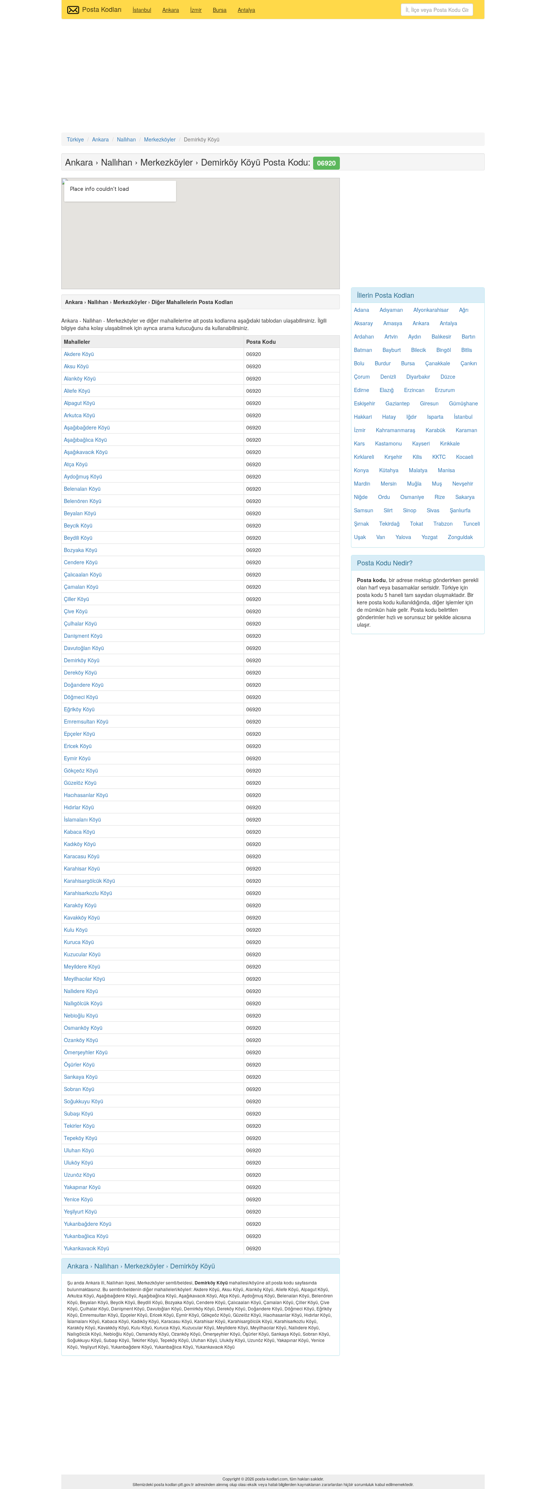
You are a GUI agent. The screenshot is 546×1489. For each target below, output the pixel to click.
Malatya (418, 470)
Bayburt (392, 349)
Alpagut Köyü (79, 402)
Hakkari (363, 416)
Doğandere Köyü (84, 684)
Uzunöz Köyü (79, 1174)
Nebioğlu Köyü (81, 1015)
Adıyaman (391, 309)
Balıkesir (441, 336)
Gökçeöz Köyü (81, 770)
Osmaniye (412, 496)
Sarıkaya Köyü (81, 1076)
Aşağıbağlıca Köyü (85, 439)
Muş (437, 483)
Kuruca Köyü (79, 942)
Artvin (391, 336)
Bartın (468, 336)
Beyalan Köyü (80, 513)
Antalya (246, 9)
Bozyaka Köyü (80, 550)
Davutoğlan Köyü (84, 648)
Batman (363, 349)
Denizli (388, 376)
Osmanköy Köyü (83, 1027)
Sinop (409, 510)
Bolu (359, 363)
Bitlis (466, 349)
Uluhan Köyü (79, 1150)
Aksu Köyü (76, 366)
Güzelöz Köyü (80, 782)
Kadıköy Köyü (80, 844)
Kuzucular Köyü (82, 954)
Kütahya (389, 470)
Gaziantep (398, 403)
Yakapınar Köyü (82, 1187)
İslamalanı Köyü (82, 819)
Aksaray (363, 323)
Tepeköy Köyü (80, 1138)
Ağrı (463, 309)
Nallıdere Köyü (81, 991)
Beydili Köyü (78, 537)
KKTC (439, 456)
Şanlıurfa (460, 510)
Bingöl (443, 349)
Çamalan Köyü (81, 586)
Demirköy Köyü (82, 660)
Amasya (392, 323)
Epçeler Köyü (79, 733)
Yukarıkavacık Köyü (86, 1248)
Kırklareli (364, 456)
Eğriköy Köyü (79, 709)
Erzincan (414, 390)
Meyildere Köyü (82, 966)
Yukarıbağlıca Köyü (86, 1236)
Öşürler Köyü (79, 1064)
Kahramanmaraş (395, 430)
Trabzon (443, 523)
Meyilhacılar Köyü (84, 978)
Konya (361, 470)
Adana (361, 309)
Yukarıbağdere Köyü (87, 1223)
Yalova (403, 537)
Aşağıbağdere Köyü (87, 427)
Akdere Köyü (79, 353)
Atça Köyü (76, 464)
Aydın (414, 336)
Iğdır (411, 416)
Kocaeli (464, 456)
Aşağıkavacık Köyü (86, 451)
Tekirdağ (389, 523)
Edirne (361, 390)
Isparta (435, 416)
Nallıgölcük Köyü (83, 1003)
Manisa (446, 470)
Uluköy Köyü (78, 1162)
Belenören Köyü (82, 501)
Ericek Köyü (78, 746)
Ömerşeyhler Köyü (86, 1052)
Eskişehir (364, 403)
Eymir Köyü (77, 758)
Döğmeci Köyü (81, 697)
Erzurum (445, 390)
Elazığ (387, 390)
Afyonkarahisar (431, 309)
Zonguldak (460, 537)
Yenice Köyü (78, 1199)
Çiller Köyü (76, 599)
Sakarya (465, 496)
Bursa (220, 9)
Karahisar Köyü (82, 868)
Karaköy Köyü (80, 905)
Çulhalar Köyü (80, 623)
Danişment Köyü (83, 635)
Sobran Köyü (79, 1089)
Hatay (389, 416)
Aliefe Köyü (77, 390)
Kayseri (421, 443)
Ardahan (364, 336)
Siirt (388, 510)
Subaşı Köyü (78, 1113)
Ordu (384, 496)
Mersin (389, 483)
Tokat (416, 523)
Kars (359, 443)
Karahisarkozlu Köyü (88, 893)
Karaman (466, 430)
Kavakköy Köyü (82, 917)
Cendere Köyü (81, 562)
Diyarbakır (418, 376)
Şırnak (361, 523)
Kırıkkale (450, 443)
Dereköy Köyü (80, 672)
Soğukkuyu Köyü (83, 1101)
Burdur (383, 363)
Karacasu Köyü (82, 856)
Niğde (361, 496)
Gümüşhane (463, 403)
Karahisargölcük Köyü (89, 880)
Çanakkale (437, 363)
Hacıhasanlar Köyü (86, 795)
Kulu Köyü (76, 929)
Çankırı (469, 363)
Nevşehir (462, 483)
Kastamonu (388, 443)
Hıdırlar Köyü (79, 807)
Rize (440, 496)
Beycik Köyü (78, 525)
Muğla (414, 483)
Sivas (433, 510)
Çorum (362, 376)
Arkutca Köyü (79, 415)
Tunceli (471, 523)
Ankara (170, 9)
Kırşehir (393, 456)
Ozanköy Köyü (81, 1040)
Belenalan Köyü (82, 488)
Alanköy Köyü (80, 378)
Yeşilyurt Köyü (80, 1211)
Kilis (417, 456)
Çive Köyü (76, 611)
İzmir (196, 9)
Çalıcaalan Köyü (83, 574)
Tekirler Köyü (79, 1125)
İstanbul (142, 9)
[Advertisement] (273, 77)
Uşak (360, 537)
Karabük (435, 430)
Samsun (363, 510)
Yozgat (430, 537)
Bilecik (418, 349)
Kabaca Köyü (79, 831)
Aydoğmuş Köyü (83, 476)
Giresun (429, 403)
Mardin (362, 483)
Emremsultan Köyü (86, 721)
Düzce (448, 376)
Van (380, 537)
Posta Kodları (101, 9)
